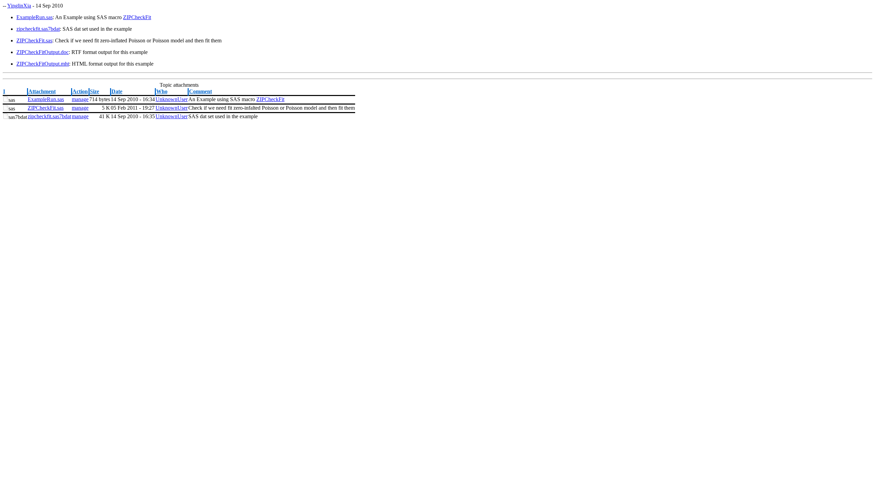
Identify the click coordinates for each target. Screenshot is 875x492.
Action (80, 91)
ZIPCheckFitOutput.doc (42, 52)
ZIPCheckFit (137, 17)
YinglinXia (19, 6)
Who (161, 91)
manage (80, 99)
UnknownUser (172, 99)
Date (116, 91)
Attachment (42, 91)
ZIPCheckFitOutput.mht (42, 64)
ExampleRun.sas (34, 17)
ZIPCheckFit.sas (34, 40)
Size (94, 91)
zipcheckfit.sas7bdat (38, 29)
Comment (200, 91)
